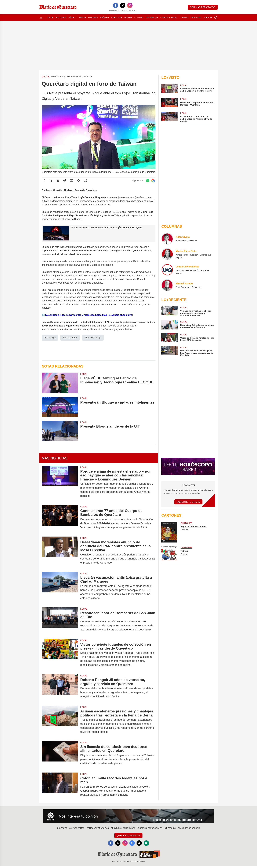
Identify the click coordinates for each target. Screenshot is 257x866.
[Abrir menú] (41, 18)
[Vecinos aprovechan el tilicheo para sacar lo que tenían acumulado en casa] (169, 311)
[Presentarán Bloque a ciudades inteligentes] (60, 407)
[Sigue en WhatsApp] (147, 180)
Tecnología (50, 337)
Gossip (128, 17)
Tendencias (152, 17)
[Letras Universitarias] (167, 270)
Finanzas (93, 17)
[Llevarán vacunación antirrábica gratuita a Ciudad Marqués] (60, 588)
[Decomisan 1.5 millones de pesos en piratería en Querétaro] (169, 324)
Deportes (196, 17)
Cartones (116, 17)
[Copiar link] (78, 180)
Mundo (82, 17)
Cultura (138, 17)
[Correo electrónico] (71, 180)
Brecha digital (70, 337)
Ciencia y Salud (168, 17)
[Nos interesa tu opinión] (128, 816)
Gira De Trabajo (92, 337)
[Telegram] (64, 180)
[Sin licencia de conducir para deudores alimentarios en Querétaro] (60, 755)
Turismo (184, 17)
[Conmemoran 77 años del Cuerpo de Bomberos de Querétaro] (60, 519)
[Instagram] (130, 5)
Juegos (208, 17)
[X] (122, 5)
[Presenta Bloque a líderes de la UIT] (60, 431)
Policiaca (61, 17)
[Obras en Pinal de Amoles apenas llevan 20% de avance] (169, 337)
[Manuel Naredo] (167, 285)
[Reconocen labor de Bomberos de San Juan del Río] (60, 621)
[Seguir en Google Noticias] (153, 180)
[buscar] (216, 17)
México (72, 17)
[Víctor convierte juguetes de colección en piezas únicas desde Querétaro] (60, 655)
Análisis (104, 17)
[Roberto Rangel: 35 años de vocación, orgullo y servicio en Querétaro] (60, 688)
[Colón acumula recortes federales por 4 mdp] (60, 786)
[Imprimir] (85, 180)
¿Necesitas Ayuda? (128, 835)
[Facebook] (115, 5)
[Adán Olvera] (167, 239)
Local (50, 17)
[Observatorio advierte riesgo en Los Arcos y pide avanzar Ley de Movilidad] (169, 351)
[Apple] (139, 843)
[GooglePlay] (146, 843)
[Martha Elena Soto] (167, 254)
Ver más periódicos (202, 7)
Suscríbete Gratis (188, 502)
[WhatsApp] (58, 180)
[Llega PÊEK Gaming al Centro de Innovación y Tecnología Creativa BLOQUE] (60, 383)
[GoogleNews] (132, 843)
